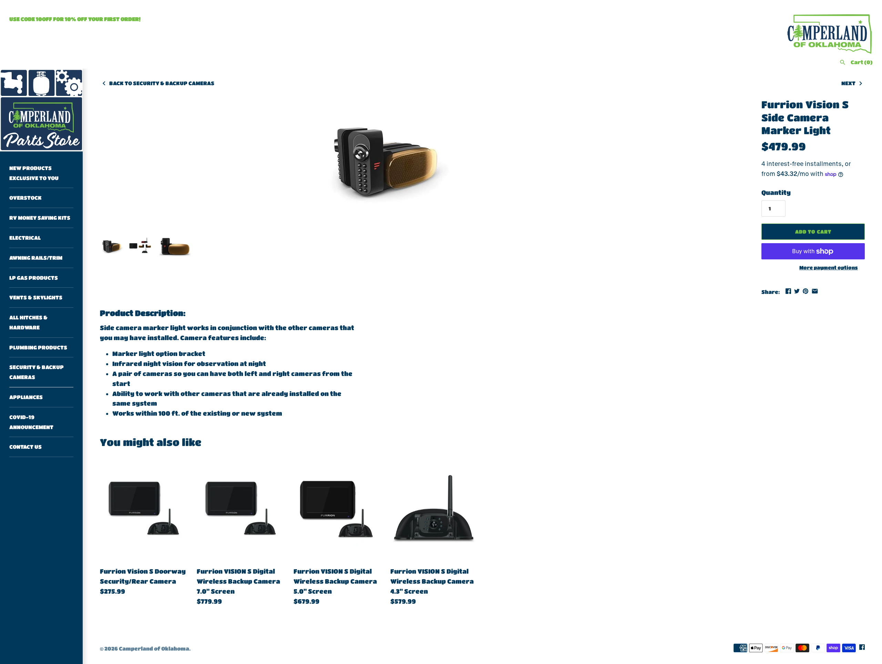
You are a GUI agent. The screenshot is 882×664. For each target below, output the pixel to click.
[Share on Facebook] (788, 291)
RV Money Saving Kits (39, 218)
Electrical (25, 238)
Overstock (25, 198)
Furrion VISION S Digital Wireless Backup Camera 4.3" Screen (432, 581)
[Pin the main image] (805, 291)
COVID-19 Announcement (31, 422)
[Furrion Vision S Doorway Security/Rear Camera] (143, 509)
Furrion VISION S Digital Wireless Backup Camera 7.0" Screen (238, 581)
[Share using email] (814, 291)
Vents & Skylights (35, 298)
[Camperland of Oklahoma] (41, 110)
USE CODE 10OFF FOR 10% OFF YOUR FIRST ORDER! (75, 19)
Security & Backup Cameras (36, 372)
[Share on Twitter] (797, 291)
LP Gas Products (33, 278)
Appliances (26, 397)
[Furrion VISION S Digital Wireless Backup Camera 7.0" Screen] (240, 509)
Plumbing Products (38, 347)
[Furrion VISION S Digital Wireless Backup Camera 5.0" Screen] (337, 509)
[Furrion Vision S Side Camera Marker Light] (384, 163)
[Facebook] (862, 649)
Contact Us (25, 447)
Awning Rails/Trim (35, 258)
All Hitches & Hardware (28, 322)
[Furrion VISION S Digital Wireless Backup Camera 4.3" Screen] (433, 509)
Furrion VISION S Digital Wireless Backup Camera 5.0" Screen (335, 581)
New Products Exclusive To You (34, 173)
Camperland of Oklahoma (154, 648)
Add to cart (813, 231)
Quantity (776, 192)
